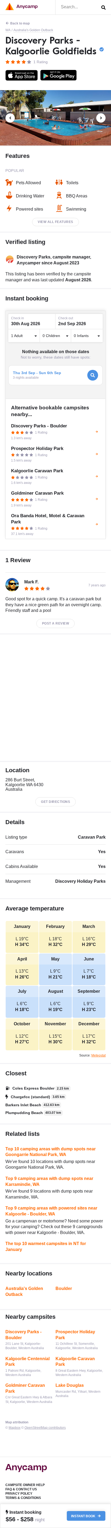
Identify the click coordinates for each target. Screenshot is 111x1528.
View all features (55, 222)
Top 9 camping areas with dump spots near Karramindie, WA (49, 1181)
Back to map (20, 23)
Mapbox (14, 1428)
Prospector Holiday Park (75, 1335)
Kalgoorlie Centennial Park (27, 1361)
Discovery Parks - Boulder (23, 1335)
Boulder (64, 1288)
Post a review (55, 623)
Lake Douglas (70, 1385)
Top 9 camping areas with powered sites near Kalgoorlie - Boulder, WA (51, 1211)
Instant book (83, 1516)
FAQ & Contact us (21, 1489)
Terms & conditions (23, 1498)
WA (8, 30)
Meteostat (98, 1055)
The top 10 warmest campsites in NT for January (45, 1246)
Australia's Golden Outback (33, 30)
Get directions (55, 802)
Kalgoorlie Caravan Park (75, 1361)
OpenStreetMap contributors (45, 1428)
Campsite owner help (25, 1485)
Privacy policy (18, 1493)
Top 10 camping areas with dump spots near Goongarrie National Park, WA (50, 1152)
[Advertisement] (55, 698)
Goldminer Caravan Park (25, 1388)
